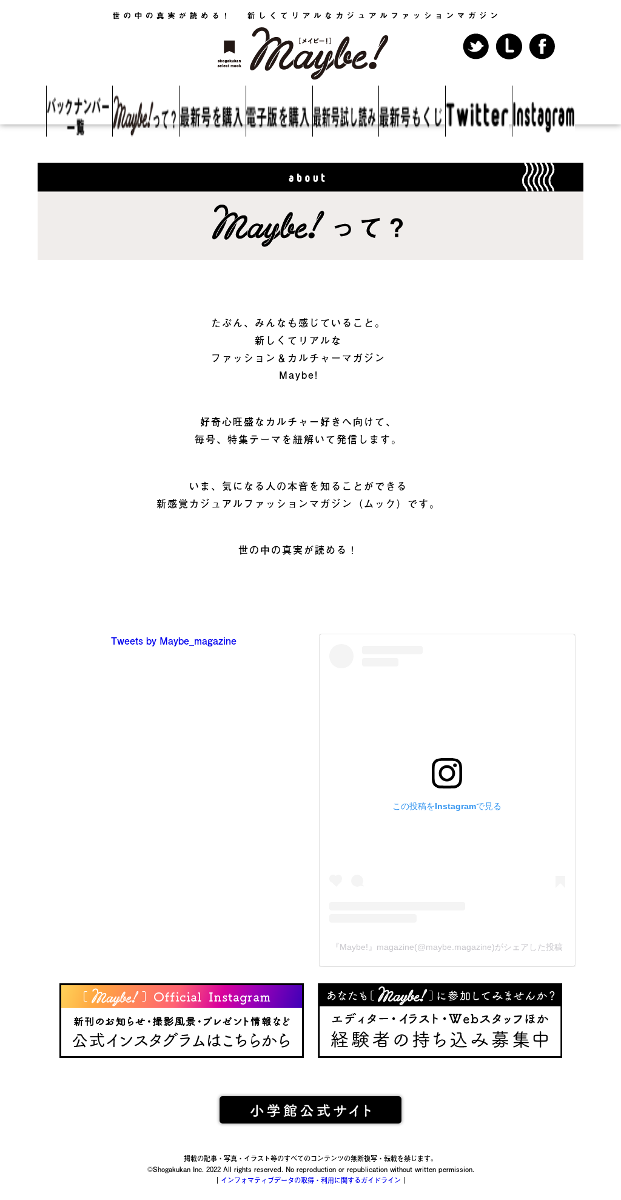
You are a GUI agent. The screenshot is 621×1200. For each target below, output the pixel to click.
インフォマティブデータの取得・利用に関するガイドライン (311, 1180)
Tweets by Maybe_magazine (174, 640)
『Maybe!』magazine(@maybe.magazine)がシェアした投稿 (447, 947)
